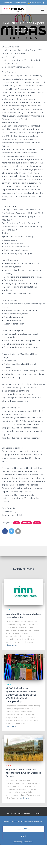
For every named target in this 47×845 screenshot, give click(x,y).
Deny (23, 836)
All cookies (23, 828)
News (37, 523)
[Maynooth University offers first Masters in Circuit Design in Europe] (23, 747)
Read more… (12, 645)
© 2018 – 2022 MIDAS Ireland (19, 814)
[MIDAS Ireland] (15, 9)
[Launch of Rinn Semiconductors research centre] (23, 592)
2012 (16, 523)
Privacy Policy (28, 842)
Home (37, 814)
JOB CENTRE (7, 3)
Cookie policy (17, 842)
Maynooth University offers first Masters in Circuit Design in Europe (23, 772)
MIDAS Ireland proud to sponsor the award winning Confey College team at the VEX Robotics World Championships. (21, 695)
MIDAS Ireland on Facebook (43, 3)
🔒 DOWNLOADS (34, 3)
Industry (26, 523)
